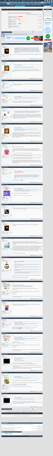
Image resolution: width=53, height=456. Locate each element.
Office (42, 2)
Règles (19, 7)
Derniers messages (3, 7)
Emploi (28, 0)
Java (25, 2)
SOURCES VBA (30, 411)
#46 (41, 123)
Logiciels (7, 9)
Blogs (16, 0)
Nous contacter (31, 436)
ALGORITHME (14, 195)
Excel (14, 3)
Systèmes (48, 2)
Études (32, 0)
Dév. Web (28, 2)
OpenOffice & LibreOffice (37, 3)
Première (27, 409)
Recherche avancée (49, 7)
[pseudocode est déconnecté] (6, 193)
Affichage (40, 42)
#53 (41, 257)
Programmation (35, 2)
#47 (41, 143)
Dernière (40, 409)
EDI (31, 2)
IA (17, 2)
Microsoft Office (12, 9)
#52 (41, 237)
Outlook (19, 3)
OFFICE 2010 (35, 411)
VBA (16, 292)
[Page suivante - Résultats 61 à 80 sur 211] (38, 31)
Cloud (15, 2)
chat (22, 382)
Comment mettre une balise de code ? (34, 291)
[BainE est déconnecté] (6, 361)
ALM (19, 2)
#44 (41, 92)
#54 (41, 281)
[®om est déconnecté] (6, 266)
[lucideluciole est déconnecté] (6, 68)
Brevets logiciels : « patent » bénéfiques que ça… (20, 277)
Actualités (8, 411)
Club (38, 0)
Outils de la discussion (34, 42)
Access (11, 3)
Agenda (14, 7)
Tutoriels (9, 0)
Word (16, 3)
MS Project (31, 3)
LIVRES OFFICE (24, 411)
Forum (4, 9)
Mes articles (14, 347)
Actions (8, 7)
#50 (41, 204)
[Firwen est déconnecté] (6, 114)
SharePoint (27, 3)
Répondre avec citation (34, 78)
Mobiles (45, 2)
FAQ (13, 0)
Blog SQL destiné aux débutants (22, 385)
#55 (41, 300)
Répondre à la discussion (6, 32)
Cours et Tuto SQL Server (28, 386)
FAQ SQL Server (17, 386)
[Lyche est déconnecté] (6, 381)
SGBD (39, 2)
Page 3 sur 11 (23, 31)
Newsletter (23, 0)
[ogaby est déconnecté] (6, 245)
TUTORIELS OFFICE (18, 411)
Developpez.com (35, 436)
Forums (5, 0)
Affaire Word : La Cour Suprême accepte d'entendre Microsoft (18, 34)
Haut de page (40, 436)
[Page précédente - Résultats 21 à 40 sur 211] (29, 31)
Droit (35, 0)
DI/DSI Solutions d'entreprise (9, 2)
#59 (41, 372)
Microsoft (22, 2)
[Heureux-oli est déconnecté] (6, 290)
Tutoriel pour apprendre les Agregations (20, 384)
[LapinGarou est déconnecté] (6, 308)
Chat (19, 0)
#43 (41, 80)
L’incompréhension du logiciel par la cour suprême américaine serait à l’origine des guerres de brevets (17, 424)
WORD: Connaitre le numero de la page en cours (9, 429)
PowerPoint (23, 3)
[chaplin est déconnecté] (6, 51)
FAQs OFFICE (12, 411)
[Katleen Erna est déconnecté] (6, 152)
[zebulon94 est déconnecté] (6, 211)
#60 (41, 393)
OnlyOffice (43, 3)
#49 (41, 184)
